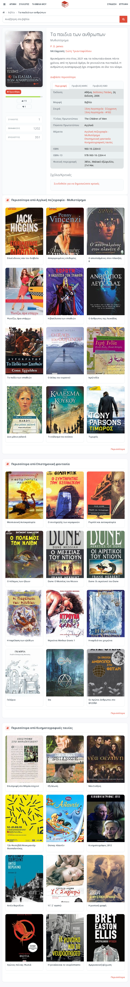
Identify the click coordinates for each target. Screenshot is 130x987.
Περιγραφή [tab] (61, 85)
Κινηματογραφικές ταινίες (98, 142)
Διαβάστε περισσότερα (62, 77)
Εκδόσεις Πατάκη (102, 92)
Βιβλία (11, 12)
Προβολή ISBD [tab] (100, 85)
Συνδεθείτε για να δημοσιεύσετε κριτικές (76, 183)
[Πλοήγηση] (4, 4)
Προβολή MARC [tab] (80, 85)
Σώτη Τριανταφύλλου (79, 51)
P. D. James (56, 46)
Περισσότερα (118, 449)
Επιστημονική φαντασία (97, 138)
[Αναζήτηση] (123, 19)
